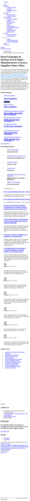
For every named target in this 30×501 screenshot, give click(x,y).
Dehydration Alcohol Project (18, 75)
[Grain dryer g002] (12, 162)
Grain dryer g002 (11, 164)
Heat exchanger (10, 107)
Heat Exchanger (11, 21)
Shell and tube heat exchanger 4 (12, 120)
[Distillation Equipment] (18, 445)
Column (9, 20)
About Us (6, 6)
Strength (6, 33)
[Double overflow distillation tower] (16, 156)
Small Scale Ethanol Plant (11, 365)
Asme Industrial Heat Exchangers (13, 359)
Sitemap (8, 443)
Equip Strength (11, 36)
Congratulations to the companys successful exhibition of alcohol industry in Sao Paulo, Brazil (15, 250)
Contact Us (7, 44)
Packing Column (9, 357)
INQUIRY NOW (5, 431)
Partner (9, 39)
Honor (8, 11)
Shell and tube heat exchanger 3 (12, 140)
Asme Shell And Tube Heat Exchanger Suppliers (15, 352)
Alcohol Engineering (12, 40)
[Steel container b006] (13, 149)
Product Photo (7, 17)
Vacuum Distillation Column (12, 360)
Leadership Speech (12, 10)
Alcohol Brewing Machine (12, 363)
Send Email (3, 452)
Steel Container (11, 26)
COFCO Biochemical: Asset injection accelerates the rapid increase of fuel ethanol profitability (16, 221)
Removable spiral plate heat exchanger (13, 114)
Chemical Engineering (12, 41)
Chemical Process (11, 16)
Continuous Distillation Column (13, 362)
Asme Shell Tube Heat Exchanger (20, 446)
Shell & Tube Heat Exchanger (8, 448)
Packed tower (10, 170)
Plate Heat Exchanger (6, 445)
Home (5, 4)
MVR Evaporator (11, 30)
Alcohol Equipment (12, 19)
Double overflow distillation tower (16, 158)
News (5, 43)
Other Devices (10, 31)
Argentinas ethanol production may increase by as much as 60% (15, 235)
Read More (7, 102)
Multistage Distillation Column (8, 76)
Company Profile (11, 7)
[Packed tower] (11, 168)
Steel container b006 (12, 151)
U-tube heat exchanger (13, 126)
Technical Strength (11, 34)
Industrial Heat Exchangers (12, 355)
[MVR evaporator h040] (13, 182)
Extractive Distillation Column (12, 366)
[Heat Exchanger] (9, 95)
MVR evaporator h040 (13, 184)
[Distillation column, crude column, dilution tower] (16, 176)
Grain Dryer (10, 29)
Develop (9, 9)
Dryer (8, 24)
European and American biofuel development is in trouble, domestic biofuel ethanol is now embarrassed (15, 207)
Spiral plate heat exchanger (10, 133)
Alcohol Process (11, 14)
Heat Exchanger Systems (11, 356)
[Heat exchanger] (8, 104)
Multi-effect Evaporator (13, 27)
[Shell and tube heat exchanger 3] (12, 137)
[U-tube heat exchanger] (10, 124)
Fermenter (9, 23)
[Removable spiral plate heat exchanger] (14, 111)
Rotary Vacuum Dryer (10, 367)
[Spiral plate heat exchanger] (11, 130)
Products (6, 13)
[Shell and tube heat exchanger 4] (12, 117)
